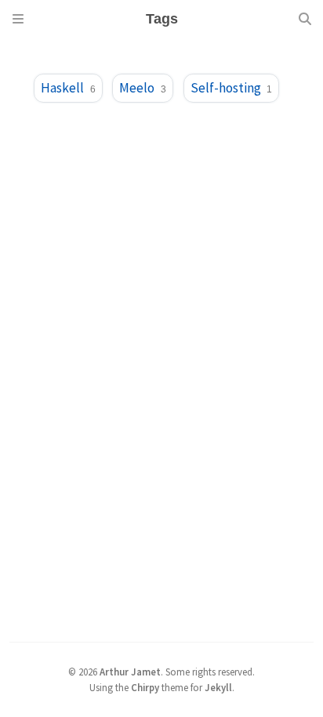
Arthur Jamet (130, 671)
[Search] (305, 19)
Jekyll (218, 687)
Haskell (68, 87)
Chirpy (145, 687)
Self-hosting (231, 87)
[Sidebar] (18, 19)
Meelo (142, 87)
